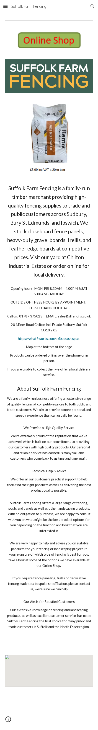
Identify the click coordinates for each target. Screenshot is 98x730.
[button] (5, 6)
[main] (49, 413)
